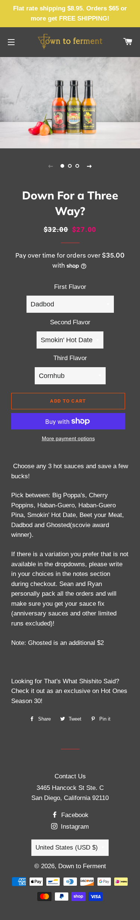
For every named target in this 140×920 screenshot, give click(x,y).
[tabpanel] (70, 101)
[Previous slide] (51, 166)
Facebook (73, 815)
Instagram (74, 826)
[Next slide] (89, 166)
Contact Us (70, 776)
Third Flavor (70, 358)
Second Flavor (70, 322)
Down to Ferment (82, 866)
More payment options (68, 438)
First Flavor (70, 286)
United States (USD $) (66, 847)
